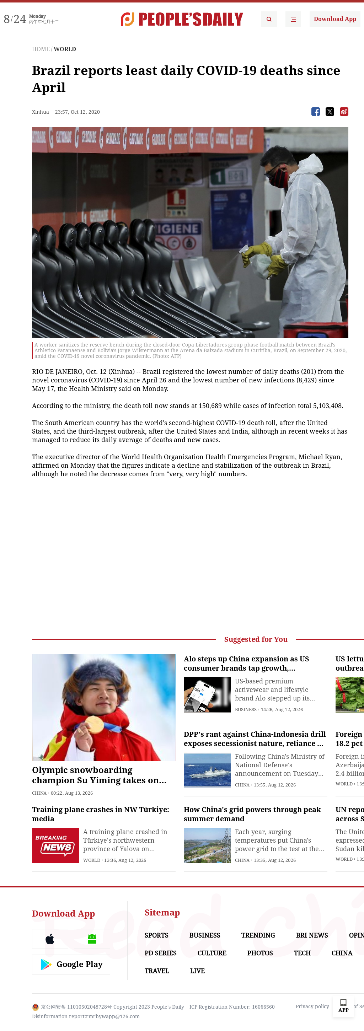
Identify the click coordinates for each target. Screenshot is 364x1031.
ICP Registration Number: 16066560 (232, 1007)
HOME (41, 49)
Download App (335, 19)
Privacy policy (312, 1006)
